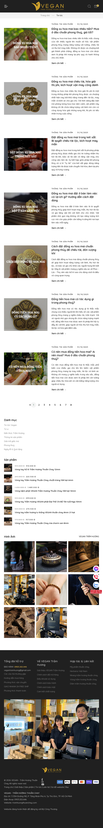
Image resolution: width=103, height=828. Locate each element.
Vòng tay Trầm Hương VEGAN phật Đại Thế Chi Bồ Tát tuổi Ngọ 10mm (48, 501)
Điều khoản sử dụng (46, 679)
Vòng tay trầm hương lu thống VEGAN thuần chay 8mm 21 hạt (45, 512)
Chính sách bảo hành (46, 683)
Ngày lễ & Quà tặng (13, 449)
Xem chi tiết (58, 63)
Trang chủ (45, 15)
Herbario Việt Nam (78, 671)
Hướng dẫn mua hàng (14, 678)
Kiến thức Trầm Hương (14, 433)
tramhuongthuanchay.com (24, 802)
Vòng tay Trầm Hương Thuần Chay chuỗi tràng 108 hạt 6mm (44, 480)
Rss (67, 787)
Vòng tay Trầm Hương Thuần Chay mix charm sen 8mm (42, 523)
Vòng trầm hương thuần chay (83, 679)
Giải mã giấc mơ (11, 441)
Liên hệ (46, 787)
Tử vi (6, 429)
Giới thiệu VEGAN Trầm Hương (51, 670)
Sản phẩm (29, 787)
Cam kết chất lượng (46, 691)
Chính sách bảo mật (46, 687)
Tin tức (38, 787)
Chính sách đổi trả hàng (47, 674)
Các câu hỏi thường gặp (15, 674)
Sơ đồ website (57, 787)
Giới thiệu (19, 787)
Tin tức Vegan (10, 425)
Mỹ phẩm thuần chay (79, 667)
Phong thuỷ (9, 445)
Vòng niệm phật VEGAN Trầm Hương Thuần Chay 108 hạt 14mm (45, 491)
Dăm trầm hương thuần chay (83, 683)
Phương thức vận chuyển (15, 682)
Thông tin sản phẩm (13, 437)
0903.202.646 (20, 799)
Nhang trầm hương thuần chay (84, 675)
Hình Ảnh (9, 536)
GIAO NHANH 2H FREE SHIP (16, 686)
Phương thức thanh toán (15, 690)
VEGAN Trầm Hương (89, 536)
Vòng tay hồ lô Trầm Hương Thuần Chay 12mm (37, 469)
